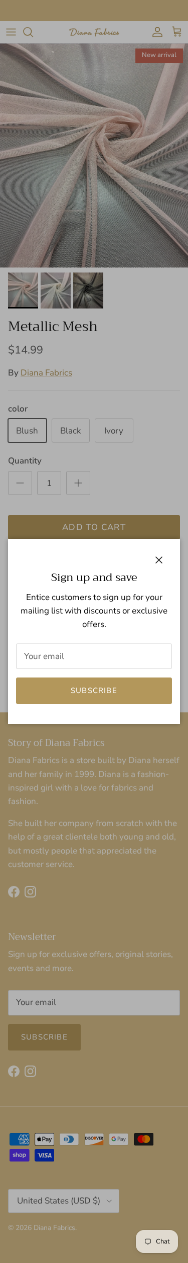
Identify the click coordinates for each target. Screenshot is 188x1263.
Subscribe (94, 691)
